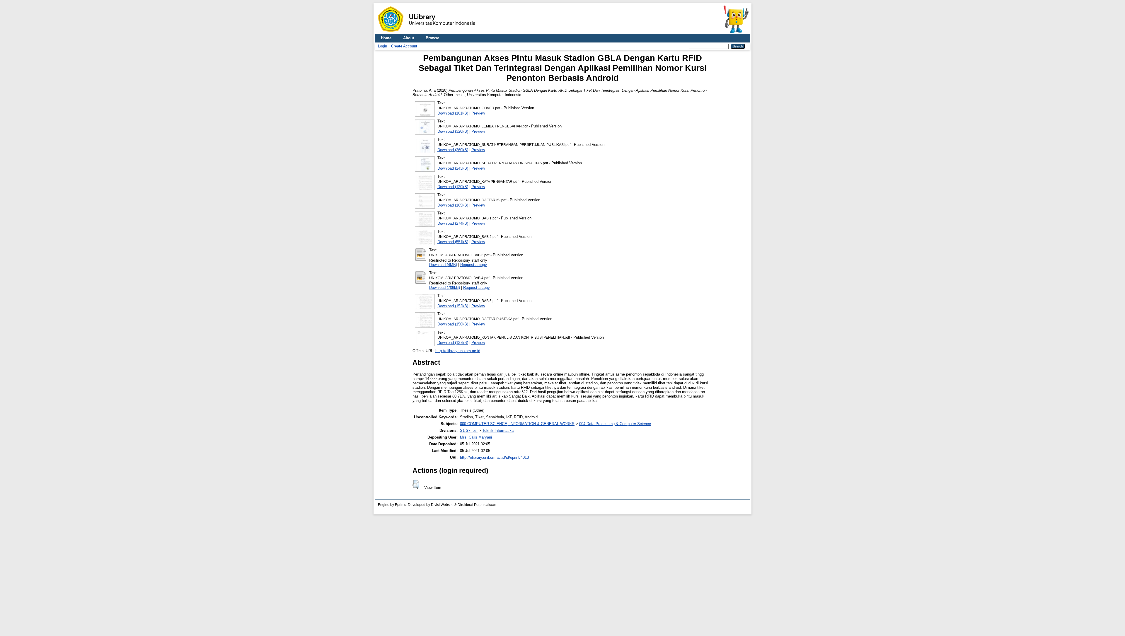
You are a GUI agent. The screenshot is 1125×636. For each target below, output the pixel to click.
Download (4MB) (443, 264)
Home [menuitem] (386, 38)
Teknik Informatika (498, 430)
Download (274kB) (452, 223)
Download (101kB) (452, 113)
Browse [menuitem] (432, 38)
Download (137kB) (452, 342)
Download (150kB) (452, 324)
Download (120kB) (452, 187)
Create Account (404, 46)
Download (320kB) (452, 131)
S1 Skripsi (469, 430)
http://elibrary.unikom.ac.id (457, 351)
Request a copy (473, 264)
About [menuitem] (408, 38)
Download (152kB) (452, 306)
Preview (478, 113)
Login (382, 46)
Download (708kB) (444, 287)
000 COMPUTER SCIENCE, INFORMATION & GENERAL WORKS (517, 424)
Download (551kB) (452, 242)
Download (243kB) (452, 168)
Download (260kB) (452, 150)
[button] (415, 484)
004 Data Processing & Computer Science (615, 424)
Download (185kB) (452, 205)
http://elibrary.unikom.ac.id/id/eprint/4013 (494, 457)
